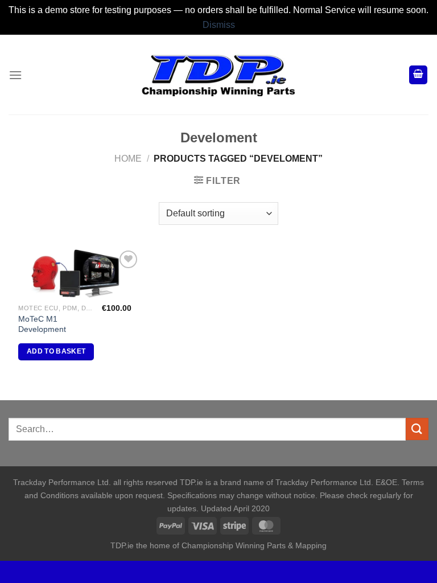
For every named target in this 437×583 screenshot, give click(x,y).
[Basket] (418, 74)
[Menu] (15, 75)
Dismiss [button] (219, 25)
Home (128, 158)
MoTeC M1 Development (42, 324)
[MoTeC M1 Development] (75, 273)
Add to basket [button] (56, 351)
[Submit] (417, 429)
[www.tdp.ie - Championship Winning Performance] (218, 75)
